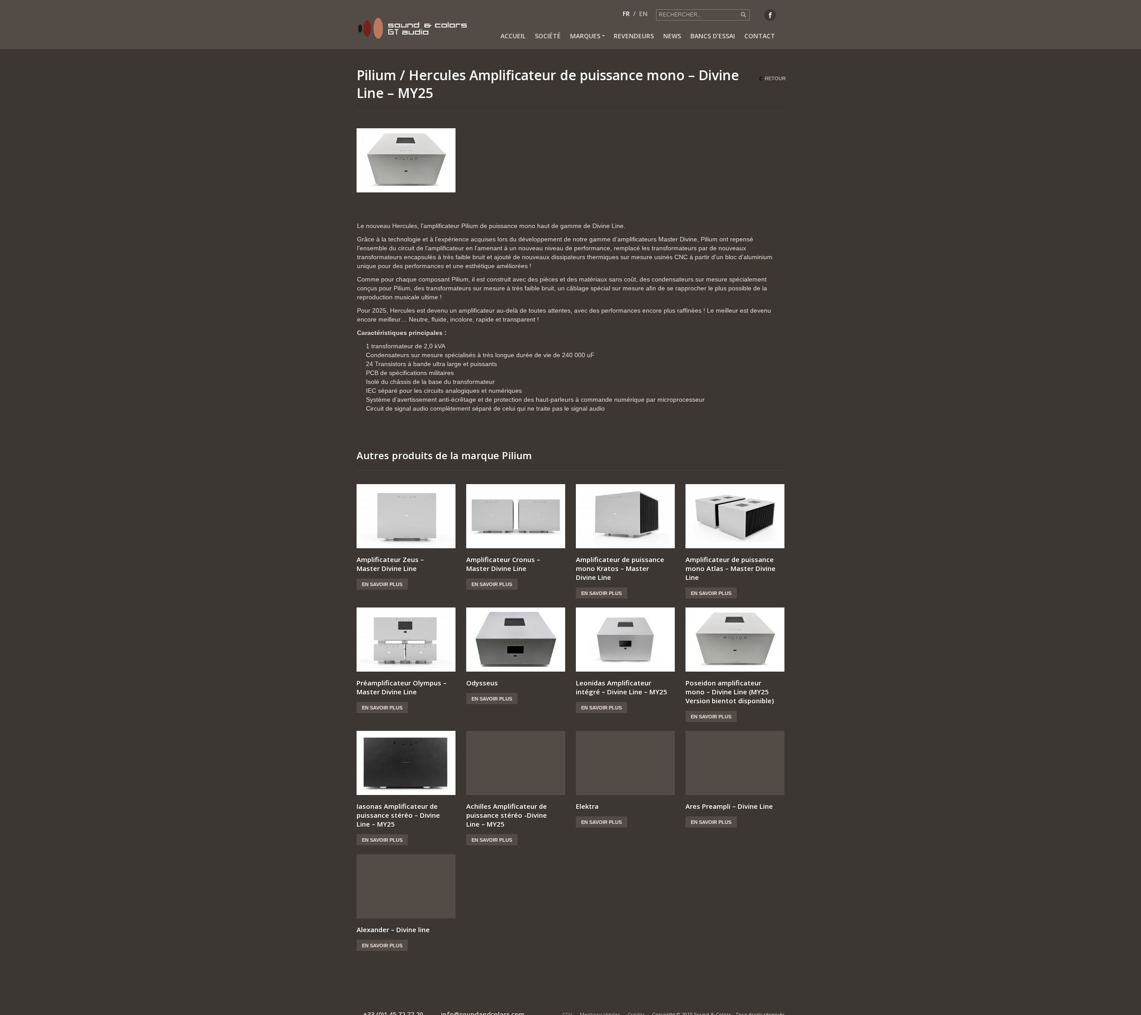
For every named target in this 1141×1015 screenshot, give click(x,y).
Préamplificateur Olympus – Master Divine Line (402, 687)
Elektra (587, 806)
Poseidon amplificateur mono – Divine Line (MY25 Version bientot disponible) (729, 691)
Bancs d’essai (712, 36)
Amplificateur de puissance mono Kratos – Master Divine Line (620, 568)
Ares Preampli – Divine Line (729, 806)
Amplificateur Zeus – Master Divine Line (390, 564)
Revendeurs (634, 36)
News (672, 36)
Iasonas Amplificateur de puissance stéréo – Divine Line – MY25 (398, 815)
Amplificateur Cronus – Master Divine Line (503, 564)
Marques (585, 36)
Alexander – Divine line (393, 929)
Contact (759, 36)
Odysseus (482, 682)
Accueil (513, 36)
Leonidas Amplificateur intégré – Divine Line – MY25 (621, 687)
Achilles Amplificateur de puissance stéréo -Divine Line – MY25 (506, 815)
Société (548, 36)
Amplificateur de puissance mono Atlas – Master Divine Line (730, 568)
